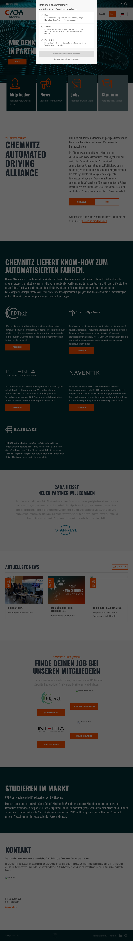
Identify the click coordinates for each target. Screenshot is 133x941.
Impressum (75, 59)
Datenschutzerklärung (62, 59)
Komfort (63, 17)
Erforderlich (65, 42)
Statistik (63, 30)
